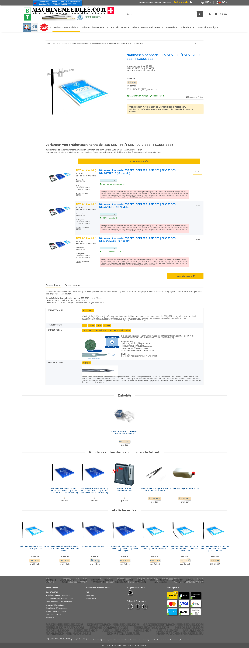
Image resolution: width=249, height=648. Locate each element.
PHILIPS (141, 579)
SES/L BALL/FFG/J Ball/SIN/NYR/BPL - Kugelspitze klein (106, 330)
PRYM (152, 579)
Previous (26, 541)
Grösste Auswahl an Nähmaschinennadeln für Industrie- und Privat (64, 3)
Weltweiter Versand (45, 3)
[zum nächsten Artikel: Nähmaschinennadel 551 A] (200, 43)
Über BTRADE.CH (52, 592)
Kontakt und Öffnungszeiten (57, 608)
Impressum (90, 595)
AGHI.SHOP (142, 630)
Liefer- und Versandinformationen (59, 602)
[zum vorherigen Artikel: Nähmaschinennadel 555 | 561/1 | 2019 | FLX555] (195, 43)
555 (84, 325)
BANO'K (190, 579)
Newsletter (50, 618)
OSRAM (121, 579)
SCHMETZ (51, 579)
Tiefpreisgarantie (44, 1)
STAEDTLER (99, 582)
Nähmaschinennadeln (145, 70)
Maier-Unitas (160, 582)
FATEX (83, 579)
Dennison (199, 582)
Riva (130, 579)
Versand (143, 88)
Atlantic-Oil (120, 582)
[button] (210, 14)
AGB (87, 592)
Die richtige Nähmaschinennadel (58, 595)
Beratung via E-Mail (44, 4)
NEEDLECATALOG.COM (151, 627)
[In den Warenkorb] (48, 51)
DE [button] (223, 2)
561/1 (91, 325)
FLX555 (106, 325)
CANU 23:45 (88, 310)
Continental (176, 579)
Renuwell (163, 579)
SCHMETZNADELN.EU (123, 633)
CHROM (86, 363)
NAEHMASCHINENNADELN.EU (179, 633)
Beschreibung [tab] (53, 285)
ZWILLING (140, 582)
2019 (99, 325)
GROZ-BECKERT (68, 579)
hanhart (80, 582)
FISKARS (108, 579)
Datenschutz (91, 598)
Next (223, 541)
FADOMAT (181, 582)
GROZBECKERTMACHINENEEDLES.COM (173, 624)
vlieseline (95, 579)
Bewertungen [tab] (72, 285)
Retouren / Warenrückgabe (56, 605)
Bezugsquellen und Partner (56, 611)
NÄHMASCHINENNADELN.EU (68, 633)
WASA (65, 582)
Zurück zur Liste (53, 43)
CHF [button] (207, 2)
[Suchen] (200, 14)
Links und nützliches (53, 614)
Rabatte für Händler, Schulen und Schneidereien (66, 1)
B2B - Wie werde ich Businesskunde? (59, 598)
